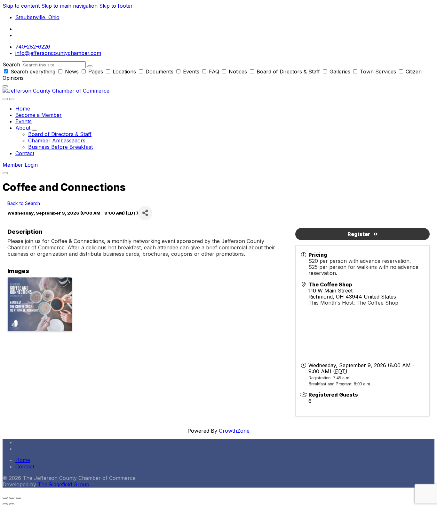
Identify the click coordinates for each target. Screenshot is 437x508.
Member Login (20, 165)
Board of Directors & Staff (288, 71)
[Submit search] (89, 66)
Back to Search (23, 203)
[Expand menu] (11, 99)
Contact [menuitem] (24, 466)
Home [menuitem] (22, 460)
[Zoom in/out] (18, 498)
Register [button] (358, 234)
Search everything (33, 71)
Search (11, 64)
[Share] (145, 213)
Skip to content (21, 6)
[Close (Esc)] (5, 498)
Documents (159, 71)
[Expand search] (5, 99)
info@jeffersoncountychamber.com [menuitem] (58, 53)
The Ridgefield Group (63, 484)
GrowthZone (234, 431)
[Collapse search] (5, 86)
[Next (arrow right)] (11, 504)
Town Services (378, 71)
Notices (238, 71)
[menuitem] (22, 108)
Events (191, 71)
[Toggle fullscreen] (11, 498)
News (71, 71)
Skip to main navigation (69, 6)
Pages (96, 71)
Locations (124, 71)
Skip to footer (116, 6)
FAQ (214, 71)
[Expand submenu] (34, 130)
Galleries (340, 71)
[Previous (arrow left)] (5, 504)
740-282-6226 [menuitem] (32, 46)
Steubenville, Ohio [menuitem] (37, 17)
